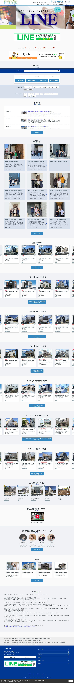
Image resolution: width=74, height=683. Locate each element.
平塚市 (25, 93)
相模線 (32, 642)
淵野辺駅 (25, 89)
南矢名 (38, 640)
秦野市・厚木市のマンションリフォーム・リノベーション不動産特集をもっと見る (37, 439)
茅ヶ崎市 (36, 93)
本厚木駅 (39, 87)
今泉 (29, 640)
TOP (38, 4)
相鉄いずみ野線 (57, 642)
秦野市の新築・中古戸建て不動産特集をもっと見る (37, 337)
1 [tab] (33, 29)
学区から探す (55, 80)
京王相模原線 (62, 642)
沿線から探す (32, 80)
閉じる (71, 680)
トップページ (40, 649)
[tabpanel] (37, 17)
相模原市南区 (46, 93)
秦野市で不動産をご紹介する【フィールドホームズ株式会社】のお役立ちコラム (20, 626)
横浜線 (42, 642)
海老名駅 (34, 87)
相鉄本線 (46, 642)
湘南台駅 (44, 87)
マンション (37, 76)
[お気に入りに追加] (18, 255)
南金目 (13, 640)
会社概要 (42, 4)
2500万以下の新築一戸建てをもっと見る (37, 474)
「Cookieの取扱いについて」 (12, 681)
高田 (31, 640)
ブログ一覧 (37, 580)
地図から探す (43, 80)
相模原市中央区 (31, 93)
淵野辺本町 (25, 640)
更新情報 (37, 132)
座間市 (29, 96)
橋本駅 (49, 87)
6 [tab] (39, 29)
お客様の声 (40, 654)
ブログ (39, 657)
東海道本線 (21, 642)
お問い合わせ (61, 4)
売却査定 (67, 4)
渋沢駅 (53, 87)
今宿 (19, 640)
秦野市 (52, 93)
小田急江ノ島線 (37, 642)
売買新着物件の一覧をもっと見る (37, 267)
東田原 (16, 640)
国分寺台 (34, 640)
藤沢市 (41, 93)
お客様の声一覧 (37, 233)
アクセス (55, 4)
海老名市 (46, 638)
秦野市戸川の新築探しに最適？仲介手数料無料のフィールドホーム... (40, 119)
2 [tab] (34, 29)
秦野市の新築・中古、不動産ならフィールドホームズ (35, 677)
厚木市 (56, 93)
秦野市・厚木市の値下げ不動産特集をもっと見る (37, 406)
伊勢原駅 (30, 89)
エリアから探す (20, 80)
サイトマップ (49, 4)
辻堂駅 (57, 87)
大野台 (41, 640)
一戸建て (21, 76)
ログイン (66, 2)
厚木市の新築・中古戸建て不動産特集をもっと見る (37, 302)
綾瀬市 (25, 96)
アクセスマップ (41, 660)
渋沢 (22, 640)
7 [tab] (40, 29)
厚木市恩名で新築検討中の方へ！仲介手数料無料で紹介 (38, 126)
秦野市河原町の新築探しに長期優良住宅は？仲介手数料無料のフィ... (40, 111)
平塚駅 (30, 87)
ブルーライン (50, 642)
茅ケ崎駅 (25, 87)
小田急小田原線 (15, 642)
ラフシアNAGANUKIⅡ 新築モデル (37, 522)
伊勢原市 (33, 96)
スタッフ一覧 (37, 549)
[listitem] (11, 254)
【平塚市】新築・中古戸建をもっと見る (37, 371)
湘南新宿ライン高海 (27, 642)
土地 (52, 76)
